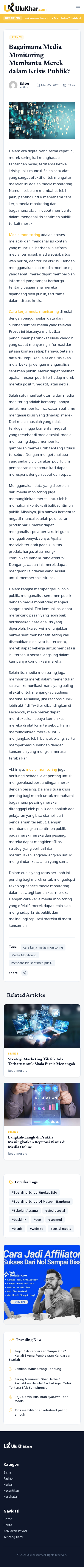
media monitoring (41, 769)
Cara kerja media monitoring (34, 311)
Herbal (7, 1484)
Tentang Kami (13, 1537)
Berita (7, 1525)
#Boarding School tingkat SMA (34, 1192)
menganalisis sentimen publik (31, 963)
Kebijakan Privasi (15, 1531)
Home (7, 1519)
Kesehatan (11, 1496)
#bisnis (17, 1229)
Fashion (8, 1478)
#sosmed (55, 1220)
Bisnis (16, 37)
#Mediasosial (55, 1210)
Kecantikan (11, 1490)
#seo (37, 1220)
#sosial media (60, 1229)
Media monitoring (25, 234)
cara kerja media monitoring (43, 947)
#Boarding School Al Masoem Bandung (41, 1201)
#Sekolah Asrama (25, 1210)
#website (36, 1229)
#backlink (19, 1220)
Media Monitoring (23, 955)
